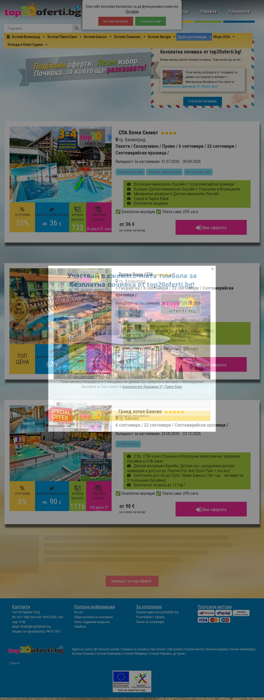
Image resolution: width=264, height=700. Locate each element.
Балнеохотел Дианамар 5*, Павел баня (152, 387)
